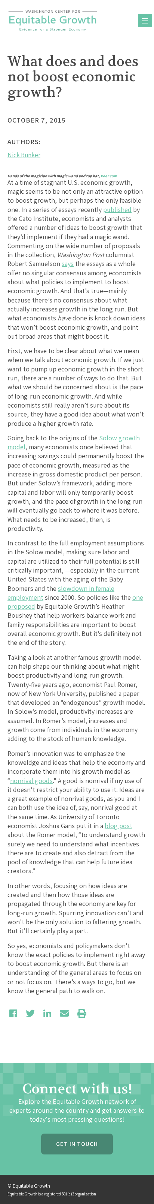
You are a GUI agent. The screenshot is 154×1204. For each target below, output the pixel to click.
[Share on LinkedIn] (47, 1013)
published (117, 209)
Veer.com (109, 175)
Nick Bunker (23, 155)
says (68, 263)
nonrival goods (31, 780)
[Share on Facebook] (13, 1013)
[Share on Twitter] (30, 1013)
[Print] (81, 1013)
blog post (118, 825)
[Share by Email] (64, 1013)
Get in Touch (77, 1144)
